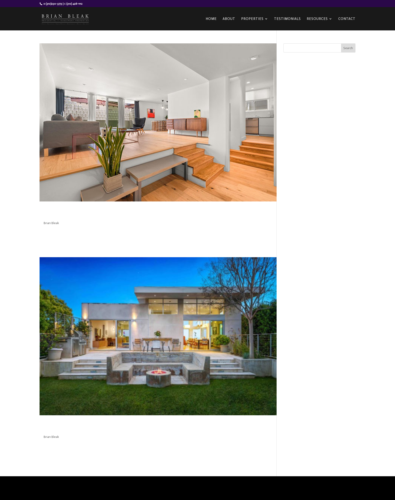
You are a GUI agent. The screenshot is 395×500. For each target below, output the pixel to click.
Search (348, 48)
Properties (252, 19)
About (229, 19)
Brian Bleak (51, 223)
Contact (346, 19)
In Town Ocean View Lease (83, 426)
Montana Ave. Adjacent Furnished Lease (106, 213)
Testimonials (287, 19)
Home (211, 19)
